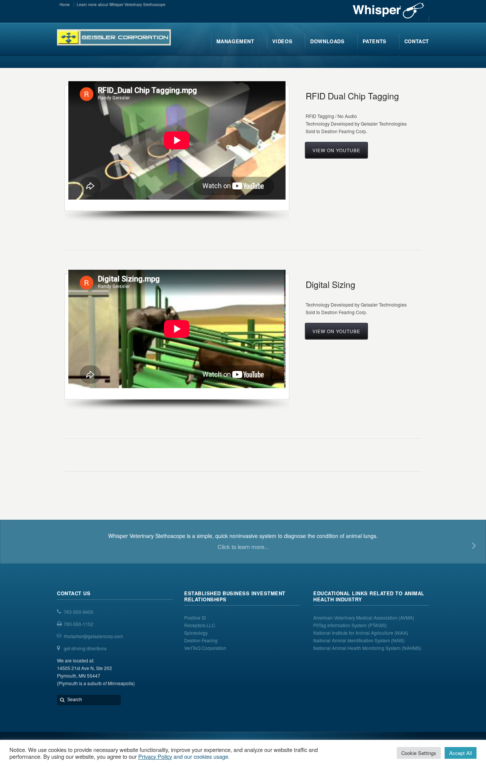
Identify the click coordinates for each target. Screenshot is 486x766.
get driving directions (85, 648)
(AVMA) (406, 617)
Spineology (196, 632)
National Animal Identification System (352, 640)
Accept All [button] (460, 753)
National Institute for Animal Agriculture (353, 632)
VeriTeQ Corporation (205, 648)
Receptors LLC (199, 625)
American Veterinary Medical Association (356, 617)
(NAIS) (398, 640)
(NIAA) (401, 632)
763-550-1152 (78, 624)
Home (65, 4)
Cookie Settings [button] (418, 753)
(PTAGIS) (377, 625)
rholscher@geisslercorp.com (93, 636)
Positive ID (195, 617)
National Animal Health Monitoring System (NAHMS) (367, 648)
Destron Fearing (201, 640)
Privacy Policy (155, 756)
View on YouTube (336, 150)
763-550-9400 (78, 612)
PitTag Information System (340, 625)
